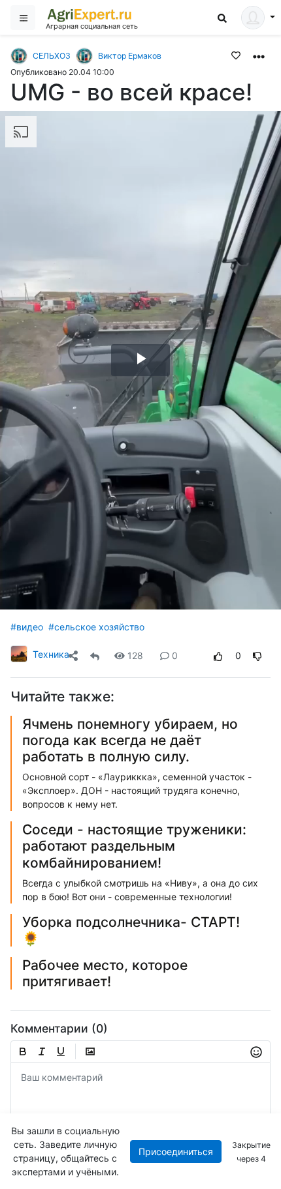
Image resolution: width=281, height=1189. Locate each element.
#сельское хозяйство (96, 626)
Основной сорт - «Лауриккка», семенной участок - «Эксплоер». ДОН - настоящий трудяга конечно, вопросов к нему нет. (137, 790)
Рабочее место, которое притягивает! (105, 973)
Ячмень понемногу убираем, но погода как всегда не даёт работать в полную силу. (130, 740)
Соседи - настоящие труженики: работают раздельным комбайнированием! (134, 845)
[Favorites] (236, 55)
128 (135, 655)
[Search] (222, 18)
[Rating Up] (218, 655)
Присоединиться (176, 1151)
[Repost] (95, 655)
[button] (259, 55)
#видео (26, 626)
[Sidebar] (22, 17)
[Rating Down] (257, 655)
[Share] (73, 655)
